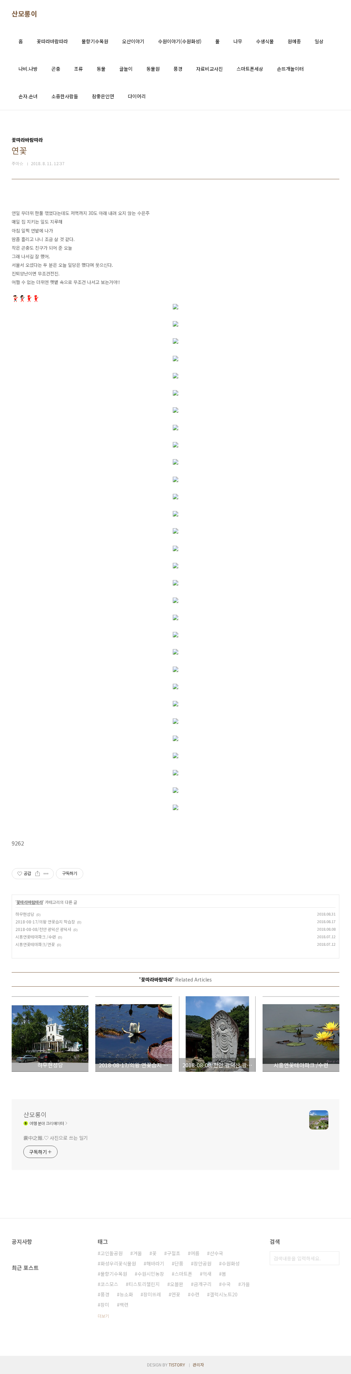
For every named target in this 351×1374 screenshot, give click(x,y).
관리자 (198, 1364)
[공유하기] (37, 873)
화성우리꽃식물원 (118, 1263)
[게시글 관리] (46, 873)
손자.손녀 (28, 96)
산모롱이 (24, 14)
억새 (207, 1273)
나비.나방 (28, 68)
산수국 (216, 1253)
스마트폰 (183, 1273)
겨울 (137, 1253)
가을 (245, 1284)
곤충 (55, 68)
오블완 (176, 1284)
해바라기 (155, 1263)
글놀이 (126, 68)
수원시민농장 (150, 1273)
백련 (124, 1304)
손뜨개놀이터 (290, 68)
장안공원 (202, 1263)
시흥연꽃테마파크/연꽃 (35, 944)
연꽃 (175, 1294)
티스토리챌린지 (144, 1284)
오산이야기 (133, 41)
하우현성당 (24, 914)
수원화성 (231, 1263)
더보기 (103, 1316)
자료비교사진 (209, 68)
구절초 (173, 1253)
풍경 (177, 68)
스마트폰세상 (250, 68)
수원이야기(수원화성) (180, 41)
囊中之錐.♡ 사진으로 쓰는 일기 (55, 1137)
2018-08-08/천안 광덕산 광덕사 (43, 929)
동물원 (153, 68)
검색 (332, 1258)
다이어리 (137, 96)
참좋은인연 (103, 96)
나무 (237, 41)
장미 (104, 1304)
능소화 (126, 1294)
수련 (195, 1294)
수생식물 (265, 41)
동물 (101, 68)
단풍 (178, 1263)
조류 (78, 68)
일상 (319, 41)
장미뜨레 (152, 1294)
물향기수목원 (95, 41)
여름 (195, 1253)
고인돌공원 (111, 1253)
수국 (226, 1284)
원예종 (294, 41)
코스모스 (109, 1284)
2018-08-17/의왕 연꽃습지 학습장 (45, 921)
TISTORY (177, 1364)
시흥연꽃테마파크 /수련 (35, 937)
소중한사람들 (64, 96)
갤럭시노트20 (224, 1294)
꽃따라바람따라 (52, 41)
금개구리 (202, 1284)
